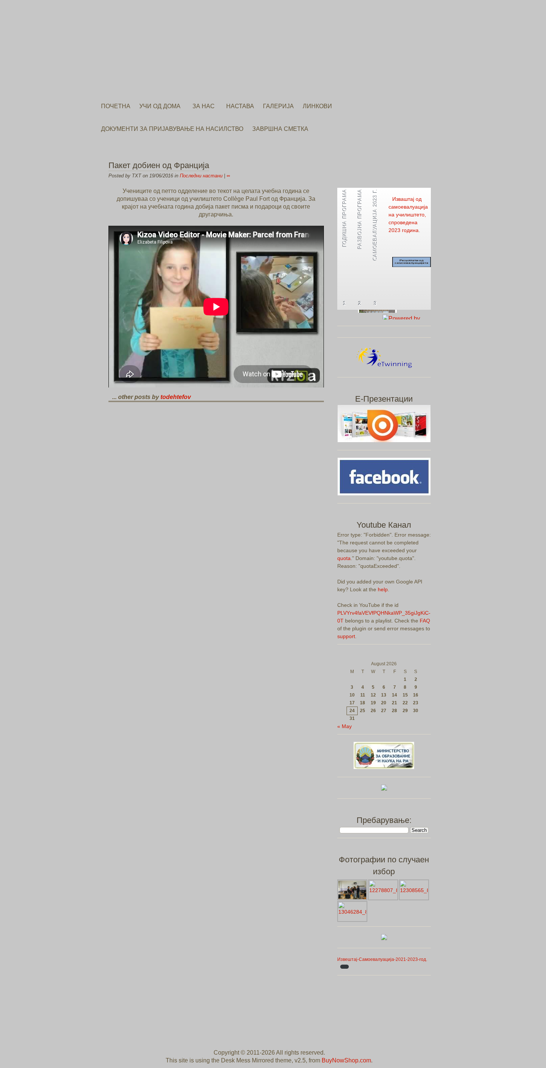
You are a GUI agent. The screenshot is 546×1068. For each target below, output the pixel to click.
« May (344, 726)
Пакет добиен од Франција (158, 165)
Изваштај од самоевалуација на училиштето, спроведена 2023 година (408, 214)
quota (344, 558)
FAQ (425, 621)
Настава (240, 106)
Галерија (278, 106)
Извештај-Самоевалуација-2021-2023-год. (382, 959)
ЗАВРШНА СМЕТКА (280, 129)
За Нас (203, 106)
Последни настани (201, 175)
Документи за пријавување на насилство (172, 129)
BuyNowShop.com (346, 1060)
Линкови (317, 106)
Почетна (115, 106)
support (346, 636)
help (383, 589)
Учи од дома (160, 106)
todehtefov (175, 397)
